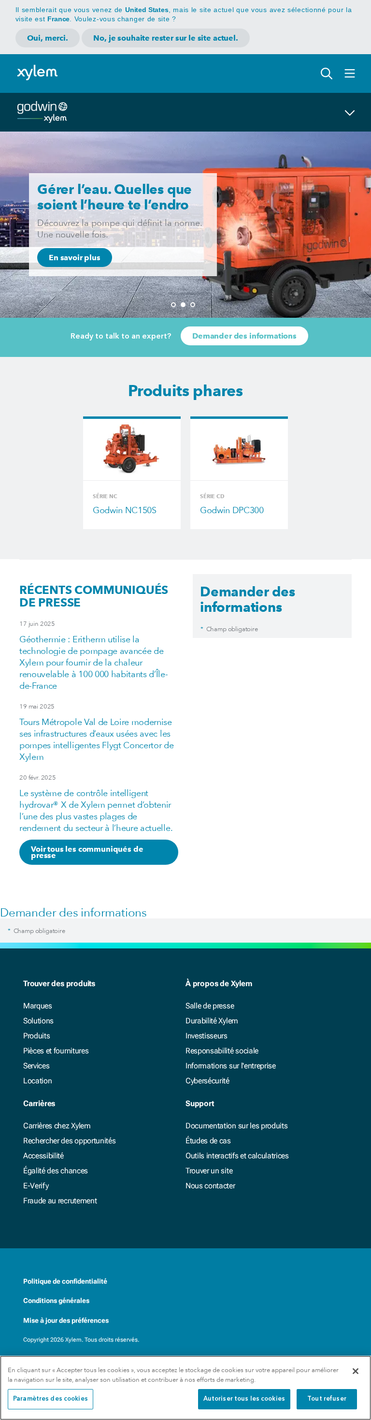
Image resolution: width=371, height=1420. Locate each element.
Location (37, 1080)
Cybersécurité (207, 1080)
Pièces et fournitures (55, 1050)
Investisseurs (207, 1035)
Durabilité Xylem (212, 1020)
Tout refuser (326, 1399)
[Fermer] (355, 1371)
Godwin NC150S (125, 510)
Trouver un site (209, 1170)
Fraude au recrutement (60, 1200)
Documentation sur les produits (236, 1125)
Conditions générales (56, 1300)
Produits (36, 1035)
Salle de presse (210, 1005)
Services (36, 1065)
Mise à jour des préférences (66, 1320)
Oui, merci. (47, 38)
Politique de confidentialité (65, 1281)
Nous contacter (210, 1185)
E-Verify (35, 1185)
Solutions (38, 1020)
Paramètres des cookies (50, 1399)
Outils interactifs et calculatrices (237, 1155)
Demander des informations (244, 335)
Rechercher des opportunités (69, 1140)
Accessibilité (43, 1155)
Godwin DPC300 (232, 510)
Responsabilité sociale (222, 1050)
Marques (37, 1005)
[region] (185, 1388)
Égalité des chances (55, 1170)
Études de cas (208, 1140)
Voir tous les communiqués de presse (87, 852)
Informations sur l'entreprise (231, 1065)
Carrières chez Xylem (57, 1125)
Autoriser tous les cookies (244, 1399)
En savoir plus (74, 257)
